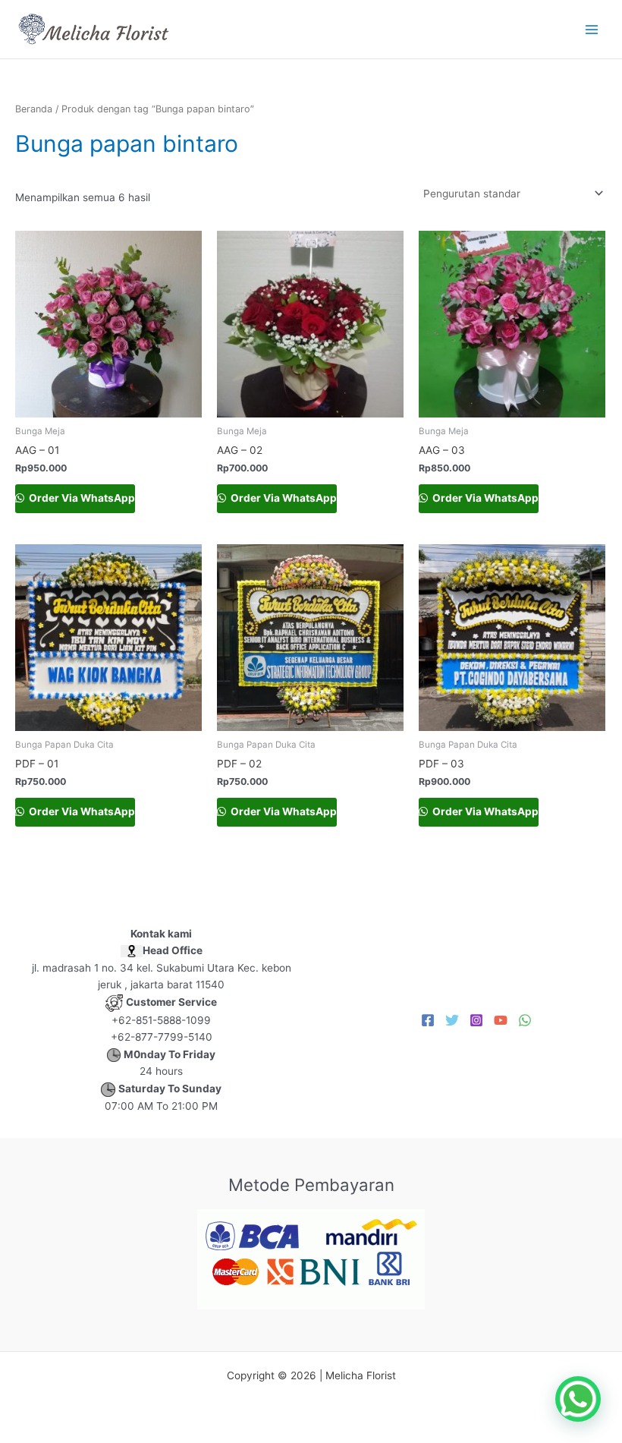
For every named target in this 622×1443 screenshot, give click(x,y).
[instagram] (476, 1020)
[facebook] (427, 1020)
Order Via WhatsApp (81, 498)
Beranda (33, 109)
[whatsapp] (524, 1020)
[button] (578, 1399)
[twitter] (452, 1020)
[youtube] (500, 1020)
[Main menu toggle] (592, 29)
